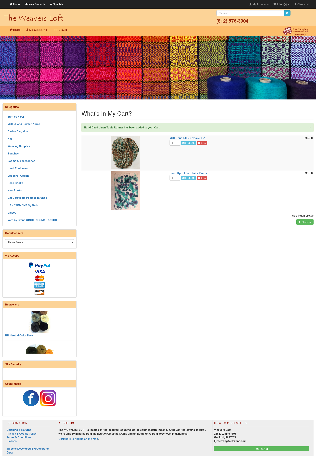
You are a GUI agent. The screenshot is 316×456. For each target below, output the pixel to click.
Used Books (15, 183)
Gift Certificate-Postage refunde (27, 198)
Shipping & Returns (19, 430)
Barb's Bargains (18, 131)
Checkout (303, 4)
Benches (13, 153)
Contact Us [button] (263, 448)
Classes (12, 441)
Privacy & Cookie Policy (22, 433)
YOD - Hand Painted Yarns (24, 124)
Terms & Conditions (19, 437)
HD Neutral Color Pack (19, 326)
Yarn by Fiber (16, 116)
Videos (12, 212)
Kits (10, 138)
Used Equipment (18, 168)
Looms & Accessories (21, 161)
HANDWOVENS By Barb (23, 205)
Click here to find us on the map (78, 439)
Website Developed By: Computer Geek (28, 450)
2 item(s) (282, 4)
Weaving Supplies (19, 146)
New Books (15, 190)
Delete (203, 143)
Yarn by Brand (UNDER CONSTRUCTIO (32, 220)
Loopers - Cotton (18, 176)
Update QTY (189, 143)
